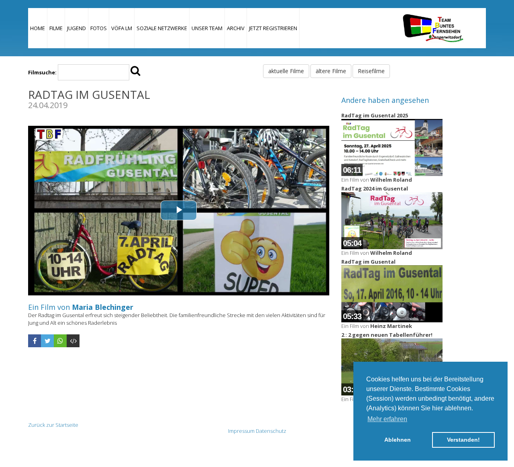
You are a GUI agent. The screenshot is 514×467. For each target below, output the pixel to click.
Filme (56, 28)
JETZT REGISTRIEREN (273, 28)
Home (37, 28)
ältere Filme (331, 71)
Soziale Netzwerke (162, 28)
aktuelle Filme (286, 71)
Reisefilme (371, 71)
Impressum (241, 430)
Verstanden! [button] (463, 439)
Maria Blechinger (102, 307)
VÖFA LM (121, 28)
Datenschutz (271, 430)
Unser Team (207, 28)
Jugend (76, 28)
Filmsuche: (42, 72)
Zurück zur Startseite (53, 424)
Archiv (236, 28)
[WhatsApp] (60, 340)
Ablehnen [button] (397, 439)
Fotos (98, 28)
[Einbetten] (73, 340)
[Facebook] (34, 340)
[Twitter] (47, 340)
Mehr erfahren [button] (387, 419)
